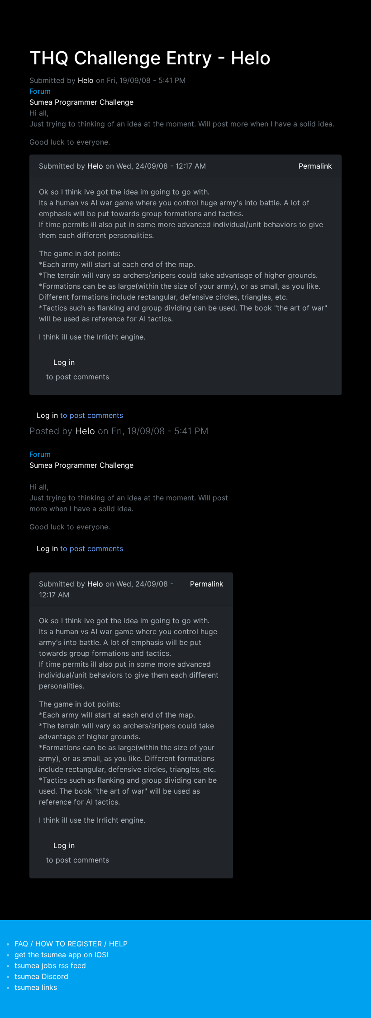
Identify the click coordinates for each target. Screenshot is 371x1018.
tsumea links (35, 987)
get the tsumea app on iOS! (61, 954)
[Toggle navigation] (35, 13)
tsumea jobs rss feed (50, 965)
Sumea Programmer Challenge (81, 102)
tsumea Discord (41, 976)
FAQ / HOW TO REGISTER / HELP (71, 943)
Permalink (315, 165)
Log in (64, 362)
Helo (86, 80)
